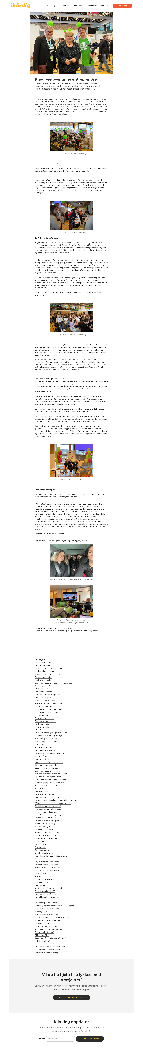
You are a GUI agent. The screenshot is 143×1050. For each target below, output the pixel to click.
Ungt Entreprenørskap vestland (61, 628)
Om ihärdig (50, 6)
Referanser (92, 6)
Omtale (104, 6)
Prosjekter (78, 6)
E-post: (42, 1039)
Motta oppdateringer (90, 1039)
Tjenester (64, 6)
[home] (20, 5)
